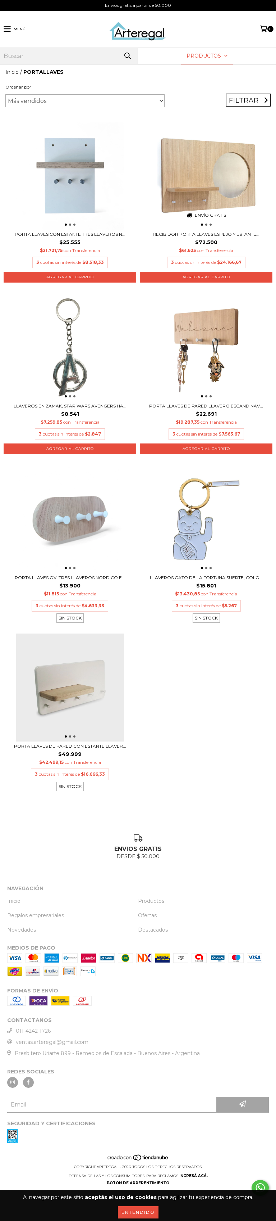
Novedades (21, 930)
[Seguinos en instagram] (12, 1082)
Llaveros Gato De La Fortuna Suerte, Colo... (206, 577)
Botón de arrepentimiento (138, 1183)
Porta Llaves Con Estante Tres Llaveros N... (70, 234)
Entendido (138, 1212)
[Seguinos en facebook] (28, 1082)
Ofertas (147, 915)
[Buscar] (127, 56)
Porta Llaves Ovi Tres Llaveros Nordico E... (70, 577)
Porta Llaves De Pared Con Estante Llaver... (70, 746)
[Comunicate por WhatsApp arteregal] (260, 1188)
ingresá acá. (193, 1175)
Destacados (153, 930)
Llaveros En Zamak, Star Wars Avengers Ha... (70, 406)
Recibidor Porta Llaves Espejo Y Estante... (206, 234)
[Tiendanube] (138, 1159)
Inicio (12, 72)
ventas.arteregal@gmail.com (52, 1042)
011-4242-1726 (33, 1031)
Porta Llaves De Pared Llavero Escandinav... (206, 406)
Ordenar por (18, 87)
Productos (151, 901)
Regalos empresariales (35, 915)
